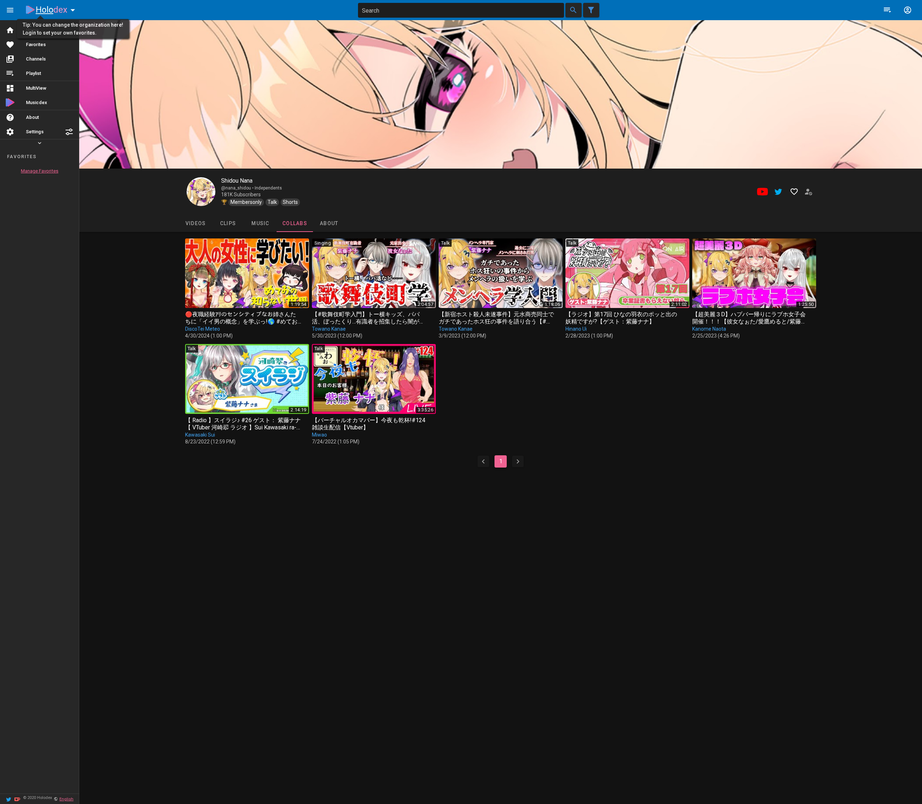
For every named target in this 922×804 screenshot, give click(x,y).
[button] (69, 132)
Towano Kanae (329, 329)
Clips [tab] (228, 223)
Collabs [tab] (294, 223)
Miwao (319, 435)
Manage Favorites (39, 171)
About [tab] (329, 223)
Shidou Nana (236, 180)
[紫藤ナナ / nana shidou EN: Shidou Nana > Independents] (201, 191)
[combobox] (461, 10)
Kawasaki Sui (200, 435)
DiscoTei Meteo (202, 329)
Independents (268, 188)
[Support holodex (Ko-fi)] (17, 798)
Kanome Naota (709, 329)
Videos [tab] (195, 223)
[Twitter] (9, 798)
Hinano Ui (576, 329)
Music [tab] (260, 223)
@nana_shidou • (238, 188)
